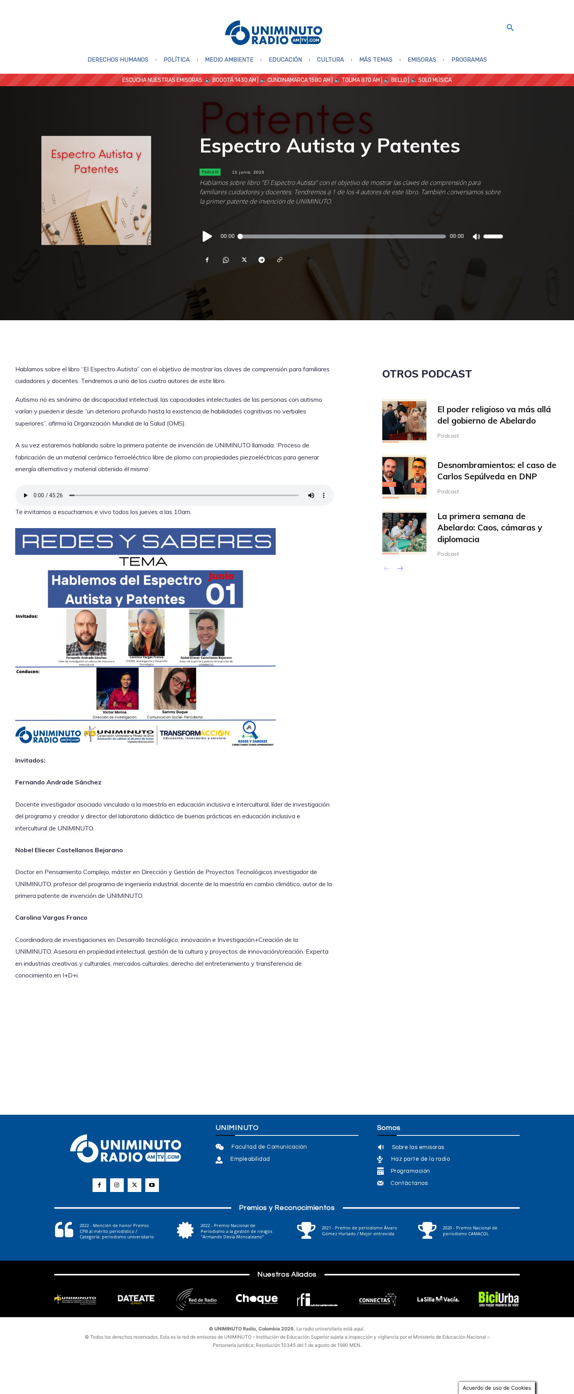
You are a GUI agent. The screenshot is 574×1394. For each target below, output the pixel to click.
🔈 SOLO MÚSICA (431, 80)
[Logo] (274, 33)
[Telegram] (261, 260)
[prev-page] (387, 569)
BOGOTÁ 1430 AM (234, 80)
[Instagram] (117, 1185)
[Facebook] (207, 260)
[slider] (493, 236)
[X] (243, 260)
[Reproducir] (208, 236)
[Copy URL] (279, 260)
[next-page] (400, 569)
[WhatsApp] (225, 260)
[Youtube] (152, 1185)
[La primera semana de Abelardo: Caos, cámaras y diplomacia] (404, 533)
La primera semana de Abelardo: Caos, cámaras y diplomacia (489, 527)
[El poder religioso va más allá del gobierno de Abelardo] (404, 421)
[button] (510, 28)
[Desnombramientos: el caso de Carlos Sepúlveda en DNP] (404, 477)
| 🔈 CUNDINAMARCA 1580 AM (293, 80)
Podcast (210, 171)
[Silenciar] (476, 236)
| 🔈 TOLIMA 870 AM (355, 80)
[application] (351, 236)
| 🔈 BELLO (393, 80)
